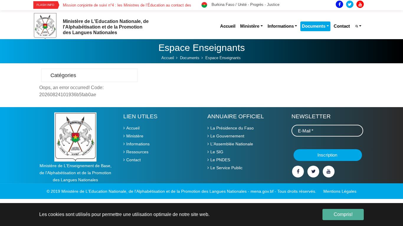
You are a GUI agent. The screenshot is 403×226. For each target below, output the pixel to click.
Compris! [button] (343, 214)
